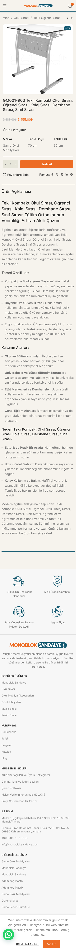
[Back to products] (72, 18)
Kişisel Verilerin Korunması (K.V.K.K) (23, 794)
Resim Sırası (9, 715)
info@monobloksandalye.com (20, 844)
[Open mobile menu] (5, 6)
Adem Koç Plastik (12, 880)
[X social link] (56, 174)
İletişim (6, 738)
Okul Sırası (21, 18)
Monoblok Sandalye (14, 682)
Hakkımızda (9, 732)
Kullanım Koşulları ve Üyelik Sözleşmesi (26, 774)
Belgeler (7, 745)
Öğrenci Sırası (10, 900)
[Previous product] (67, 18)
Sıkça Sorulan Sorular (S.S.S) (20, 801)
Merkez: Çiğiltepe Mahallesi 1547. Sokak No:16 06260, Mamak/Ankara (36, 819)
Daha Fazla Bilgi (27, 943)
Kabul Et (51, 944)
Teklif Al (46, 164)
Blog (4, 758)
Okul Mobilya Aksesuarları (18, 695)
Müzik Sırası (9, 708)
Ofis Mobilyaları (11, 702)
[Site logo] (38, 5)
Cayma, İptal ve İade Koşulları (20, 781)
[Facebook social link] (52, 174)
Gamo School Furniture (16, 907)
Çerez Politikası (11, 788)
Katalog (6, 751)
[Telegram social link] (71, 174)
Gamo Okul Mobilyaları (16, 861)
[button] (8, 934)
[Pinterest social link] (61, 174)
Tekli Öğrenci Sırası (47, 18)
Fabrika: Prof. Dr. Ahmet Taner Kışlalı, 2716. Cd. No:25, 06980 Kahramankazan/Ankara (36, 829)
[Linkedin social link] (66, 174)
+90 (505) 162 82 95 (15, 837)
